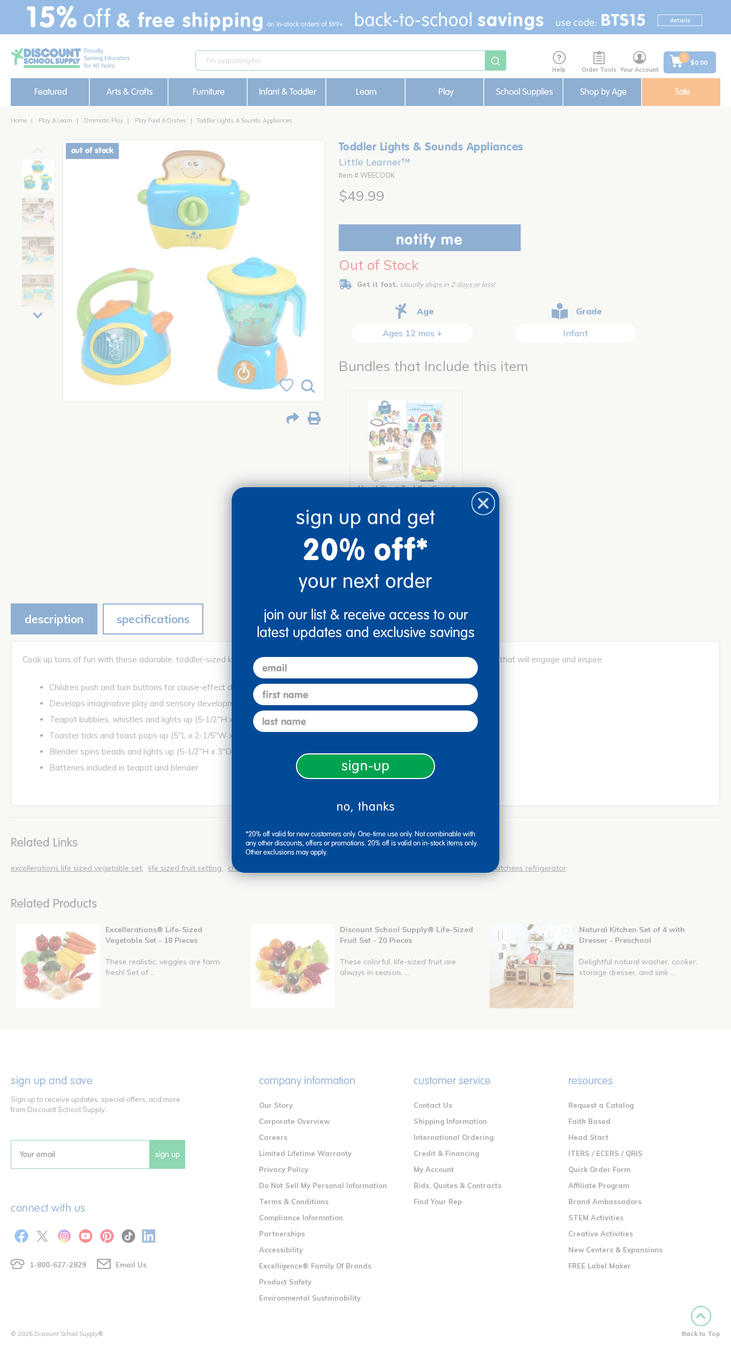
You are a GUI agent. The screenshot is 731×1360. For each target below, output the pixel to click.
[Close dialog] (483, 503)
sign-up (365, 766)
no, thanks (366, 806)
